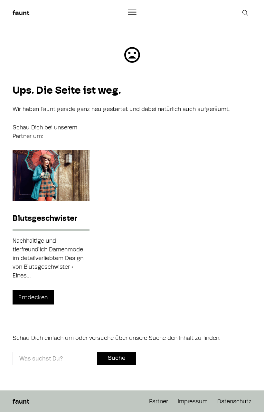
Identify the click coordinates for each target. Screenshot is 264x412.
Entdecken (33, 297)
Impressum (193, 401)
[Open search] (245, 13)
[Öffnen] (132, 12)
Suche (116, 357)
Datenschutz (234, 401)
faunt (21, 13)
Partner (158, 401)
